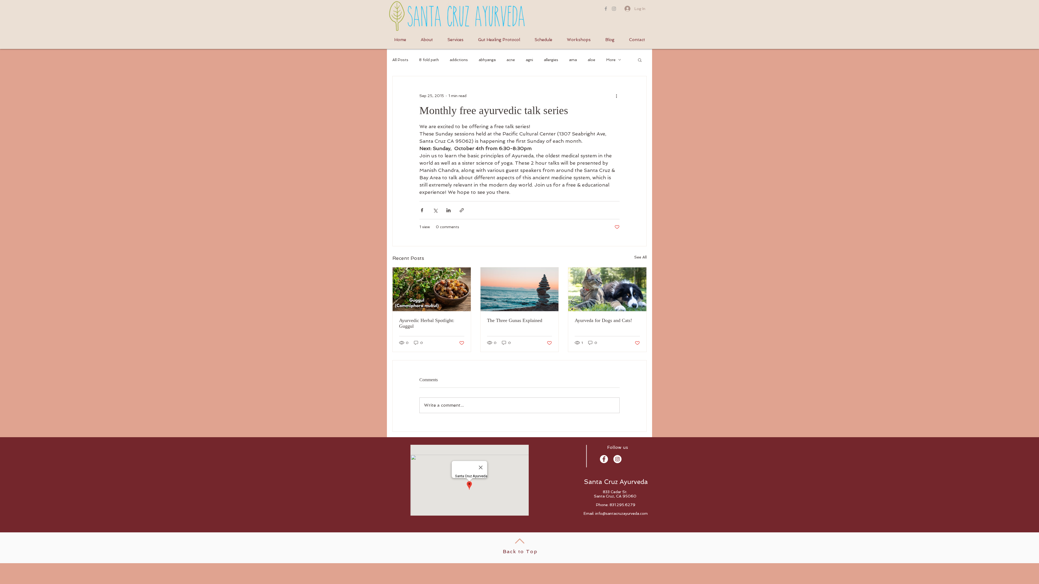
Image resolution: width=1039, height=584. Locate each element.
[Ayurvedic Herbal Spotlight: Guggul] (432, 289)
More (611, 60)
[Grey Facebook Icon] (606, 8)
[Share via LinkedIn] (448, 210)
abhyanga (487, 60)
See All (640, 257)
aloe (591, 60)
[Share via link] (461, 210)
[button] (639, 60)
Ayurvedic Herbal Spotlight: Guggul (426, 323)
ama (573, 60)
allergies (551, 60)
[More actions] (616, 95)
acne (511, 60)
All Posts (400, 60)
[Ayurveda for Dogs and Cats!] (607, 289)
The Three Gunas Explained (514, 320)
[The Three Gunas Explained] (520, 289)
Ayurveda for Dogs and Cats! (603, 320)
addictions (459, 60)
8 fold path (429, 60)
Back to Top (520, 551)
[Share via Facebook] (422, 210)
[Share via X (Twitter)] (435, 210)
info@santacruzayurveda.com (621, 513)
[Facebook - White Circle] (604, 459)
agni (529, 60)
